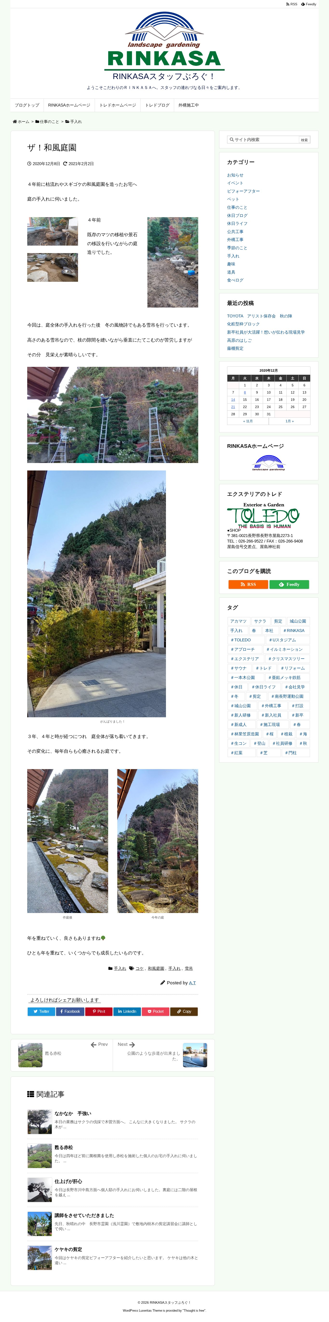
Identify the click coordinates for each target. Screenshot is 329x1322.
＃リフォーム (292, 668)
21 (233, 407)
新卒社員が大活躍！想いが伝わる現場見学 (266, 332)
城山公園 (298, 621)
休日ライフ (237, 223)
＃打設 (297, 706)
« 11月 (248, 421)
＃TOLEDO (240, 640)
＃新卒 (297, 715)
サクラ (260, 621)
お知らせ (235, 175)
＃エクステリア (244, 659)
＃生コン (238, 743)
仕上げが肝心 (68, 1181)
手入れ (76, 122)
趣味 (231, 264)
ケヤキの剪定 (68, 1249)
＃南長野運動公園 (287, 696)
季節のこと (237, 248)
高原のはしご (239, 340)
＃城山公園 (240, 706)
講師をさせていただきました (84, 1215)
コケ (140, 968)
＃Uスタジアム (282, 640)
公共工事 (235, 231)
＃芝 (263, 753)
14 (233, 400)
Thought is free (194, 1310)
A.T (192, 982)
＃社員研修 (282, 743)
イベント (235, 183)
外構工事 (235, 239)
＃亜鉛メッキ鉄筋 (284, 677)
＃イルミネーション (284, 649)
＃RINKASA (293, 630)
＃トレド (263, 668)
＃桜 (269, 734)
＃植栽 (286, 734)
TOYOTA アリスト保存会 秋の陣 (259, 316)
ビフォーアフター (243, 191)
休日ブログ (237, 215)
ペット (233, 199)
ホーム (23, 122)
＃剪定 (255, 696)
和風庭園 (156, 968)
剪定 (278, 621)
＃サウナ (238, 668)
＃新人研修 (240, 715)
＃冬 (234, 696)
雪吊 (189, 968)
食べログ (235, 280)
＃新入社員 (271, 715)
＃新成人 (238, 724)
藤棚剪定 (235, 348)
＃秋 (303, 743)
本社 (269, 630)
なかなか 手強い (73, 1113)
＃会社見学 (294, 687)
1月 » (290, 421)
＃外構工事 (271, 706)
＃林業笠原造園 (244, 734)
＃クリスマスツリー (286, 659)
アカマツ (238, 621)
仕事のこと (49, 122)
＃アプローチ (242, 649)
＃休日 (236, 687)
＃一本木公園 (242, 677)
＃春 (297, 724)
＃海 (303, 734)
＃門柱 (290, 753)
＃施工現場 (269, 724)
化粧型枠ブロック (243, 324)
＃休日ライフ (263, 687)
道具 (231, 272)
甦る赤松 (64, 1147)
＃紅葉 (236, 753)
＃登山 (259, 743)
